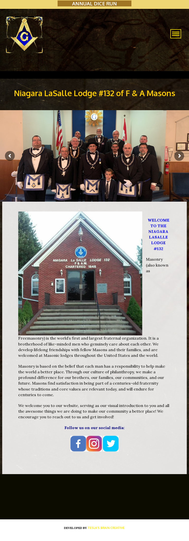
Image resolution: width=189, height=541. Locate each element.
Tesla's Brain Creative (106, 528)
